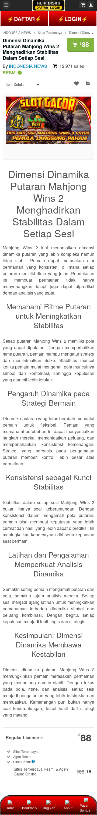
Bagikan (49, 808)
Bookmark (29, 808)
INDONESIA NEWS (17, 32)
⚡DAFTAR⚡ (24, 19)
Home (10, 808)
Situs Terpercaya (50, 32)
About (68, 808)
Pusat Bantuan (86, 807)
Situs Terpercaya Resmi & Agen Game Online (52, 771)
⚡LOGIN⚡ (73, 19)
